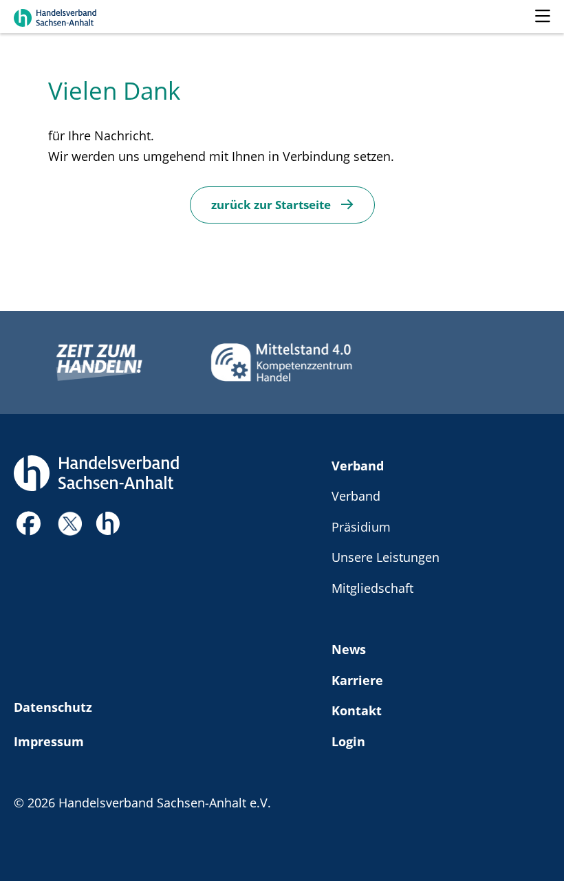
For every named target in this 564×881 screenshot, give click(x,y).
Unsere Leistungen (386, 556)
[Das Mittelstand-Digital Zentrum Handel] (282, 362)
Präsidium (361, 526)
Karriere (357, 679)
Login (348, 741)
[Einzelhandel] (108, 521)
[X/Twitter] (70, 521)
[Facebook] (29, 527)
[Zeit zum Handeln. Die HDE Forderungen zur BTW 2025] (99, 362)
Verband (358, 465)
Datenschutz (53, 706)
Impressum (49, 741)
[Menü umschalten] (542, 16)
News (349, 648)
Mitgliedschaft (372, 587)
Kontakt (357, 710)
